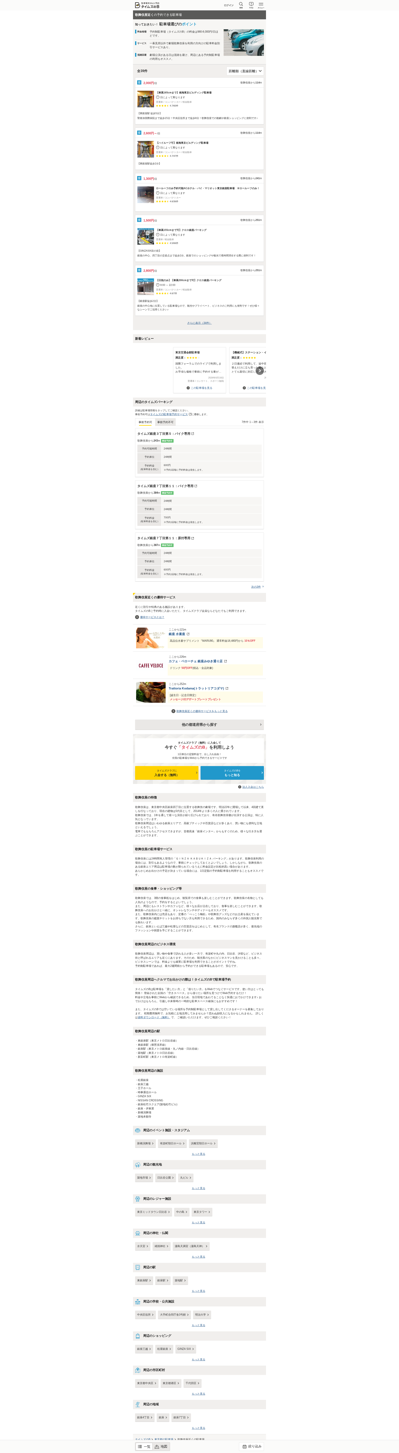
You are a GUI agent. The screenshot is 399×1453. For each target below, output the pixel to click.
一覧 (147, 1446)
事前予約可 (145, 422)
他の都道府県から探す (199, 725)
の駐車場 (163, 1439)
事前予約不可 (165, 422)
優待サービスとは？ (152, 617)
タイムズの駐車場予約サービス (169, 414)
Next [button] (260, 371)
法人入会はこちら (253, 786)
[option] (199, 368)
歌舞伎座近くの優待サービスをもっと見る (202, 711)
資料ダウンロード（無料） (154, 1017)
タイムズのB (142, 1439)
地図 (164, 1446)
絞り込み (255, 1446)
